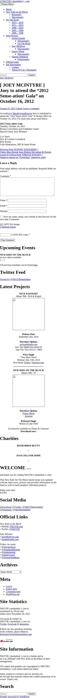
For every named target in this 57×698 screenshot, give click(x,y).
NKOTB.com (16, 526)
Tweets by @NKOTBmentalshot (15, 279)
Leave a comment (31, 108)
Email (3, 205)
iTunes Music (28, 413)
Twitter (3, 624)
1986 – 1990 (17, 33)
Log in (9, 586)
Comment (5, 176)
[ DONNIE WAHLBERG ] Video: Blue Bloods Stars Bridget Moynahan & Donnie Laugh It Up (25, 152)
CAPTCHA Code (19, 234)
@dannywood (8, 555)
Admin (19, 108)
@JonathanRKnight (10, 549)
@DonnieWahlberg (10, 557)
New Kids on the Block (17, 12)
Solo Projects (12, 35)
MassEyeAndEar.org (22, 113)
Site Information (13, 64)
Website (3, 211)
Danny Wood (18, 51)
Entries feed (11, 589)
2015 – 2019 (17, 22)
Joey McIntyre (18, 46)
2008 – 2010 (17, 27)
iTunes (27, 362)
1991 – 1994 (17, 30)
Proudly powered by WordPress (14, 696)
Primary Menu (7, 4)
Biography (16, 14)
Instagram (24, 624)
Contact (15, 67)
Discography (18, 17)
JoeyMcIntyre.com (10, 536)
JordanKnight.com (10, 539)
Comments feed (13, 591)
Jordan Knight (18, 38)
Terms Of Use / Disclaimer (24, 70)
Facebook (12, 624)
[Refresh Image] (8, 227)
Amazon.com (38, 362)
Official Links (12, 62)
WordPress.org (12, 594)
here (35, 265)
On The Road (12, 20)
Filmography (23, 59)
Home (9, 9)
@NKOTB (14, 529)
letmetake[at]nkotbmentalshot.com (16, 634)
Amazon (28, 416)
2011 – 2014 (17, 25)
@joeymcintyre (8, 547)
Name (3, 200)
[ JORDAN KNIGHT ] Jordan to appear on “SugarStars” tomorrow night (23, 156)
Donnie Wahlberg (20, 56)
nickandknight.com (28, 344)
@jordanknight (8, 552)
